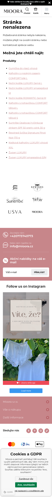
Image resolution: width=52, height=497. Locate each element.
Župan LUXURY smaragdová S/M (27, 157)
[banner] (13, 11)
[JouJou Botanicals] (14, 187)
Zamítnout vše (26, 479)
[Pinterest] (34, 430)
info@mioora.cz (21, 246)
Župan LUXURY (18, 152)
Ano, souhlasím (26, 485)
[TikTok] (46, 430)
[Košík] (35, 11)
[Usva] (14, 212)
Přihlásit (39, 272)
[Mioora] (37, 212)
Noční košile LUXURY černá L (25, 83)
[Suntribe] (14, 199)
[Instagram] (40, 430)
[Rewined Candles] (37, 187)
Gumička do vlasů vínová (23, 68)
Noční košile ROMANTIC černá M (27, 98)
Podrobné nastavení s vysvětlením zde (26, 491)
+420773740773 (21, 236)
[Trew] (37, 199)
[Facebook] (28, 430)
